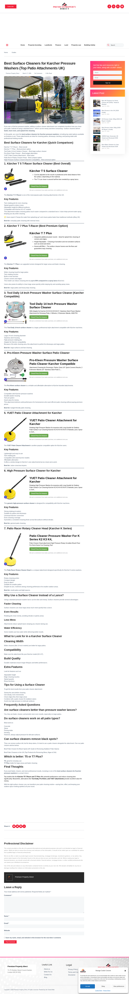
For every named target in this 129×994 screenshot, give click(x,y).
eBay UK (76, 217)
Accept (87, 986)
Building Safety (89, 45)
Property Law (76, 45)
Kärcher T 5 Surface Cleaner (48, 170)
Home (23, 45)
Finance (58, 45)
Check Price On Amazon (39, 186)
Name (6, 916)
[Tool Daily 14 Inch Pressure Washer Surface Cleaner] (15, 313)
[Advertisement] (64, 27)
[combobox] (115, 45)
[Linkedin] (122, 6)
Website (7, 930)
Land (66, 45)
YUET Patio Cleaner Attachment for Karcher (53, 422)
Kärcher (61, 281)
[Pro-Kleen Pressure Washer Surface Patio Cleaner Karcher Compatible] (15, 370)
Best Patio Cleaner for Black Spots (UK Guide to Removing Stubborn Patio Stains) (31, 749)
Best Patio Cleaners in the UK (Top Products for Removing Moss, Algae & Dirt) (30, 752)
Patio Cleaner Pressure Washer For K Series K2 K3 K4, (54, 537)
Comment (8, 895)
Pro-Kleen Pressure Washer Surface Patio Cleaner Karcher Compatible (53, 362)
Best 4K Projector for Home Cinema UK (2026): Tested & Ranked (110, 102)
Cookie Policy (98, 990)
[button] (125, 971)
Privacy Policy (106, 990)
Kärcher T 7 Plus (40, 233)
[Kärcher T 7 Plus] (15, 239)
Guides (14, 52)
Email (6, 923)
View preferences (118, 986)
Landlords (48, 45)
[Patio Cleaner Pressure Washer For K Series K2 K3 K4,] (12, 550)
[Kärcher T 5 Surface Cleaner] (15, 177)
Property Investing (34, 45)
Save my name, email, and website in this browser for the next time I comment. (33, 938)
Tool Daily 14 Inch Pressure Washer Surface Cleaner (53, 305)
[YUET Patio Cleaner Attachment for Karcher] (15, 430)
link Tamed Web (50, 989)
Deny (103, 986)
